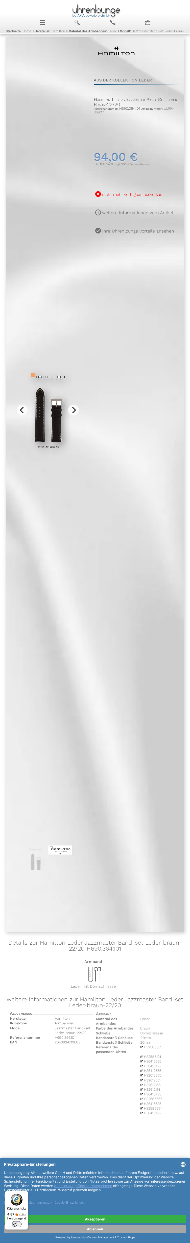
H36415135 (152, 1113)
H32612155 (152, 1085)
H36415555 (152, 1061)
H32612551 (152, 1080)
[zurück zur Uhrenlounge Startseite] (95, 10)
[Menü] (25, 1194)
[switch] (17, 1224)
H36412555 (152, 1071)
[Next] (73, 410)
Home (18, 31)
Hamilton (50, 31)
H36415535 (152, 1104)
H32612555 (152, 1076)
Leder (92, 31)
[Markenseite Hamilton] (116, 64)
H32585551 (152, 1109)
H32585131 (152, 1057)
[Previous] (22, 410)
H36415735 (152, 1094)
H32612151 (151, 1090)
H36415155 (152, 1066)
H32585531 (152, 1047)
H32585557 (153, 1099)
